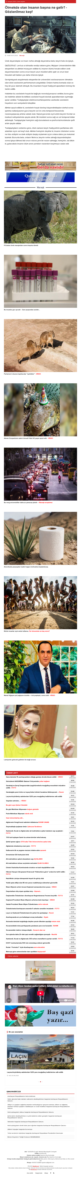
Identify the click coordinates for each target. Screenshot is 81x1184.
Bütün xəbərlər (13, 956)
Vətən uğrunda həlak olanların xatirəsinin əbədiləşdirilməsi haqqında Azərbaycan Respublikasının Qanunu (38, 1100)
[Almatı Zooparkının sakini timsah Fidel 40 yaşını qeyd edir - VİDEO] (40, 409)
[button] (71, 1059)
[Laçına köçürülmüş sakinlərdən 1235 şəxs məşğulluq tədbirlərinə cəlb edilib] (40, 1051)
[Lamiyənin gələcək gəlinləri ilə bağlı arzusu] (40, 731)
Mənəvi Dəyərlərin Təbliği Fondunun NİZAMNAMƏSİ (24, 1137)
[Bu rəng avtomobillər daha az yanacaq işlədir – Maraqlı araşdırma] (40, 474)
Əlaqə (46, 1173)
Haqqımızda (38, 1173)
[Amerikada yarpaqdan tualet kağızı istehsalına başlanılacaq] (40, 538)
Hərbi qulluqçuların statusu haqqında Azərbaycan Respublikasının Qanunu (31, 1112)
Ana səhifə (30, 1173)
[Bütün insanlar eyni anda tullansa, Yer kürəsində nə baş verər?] (40, 602)
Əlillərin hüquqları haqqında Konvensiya (20, 1129)
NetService (34, 1169)
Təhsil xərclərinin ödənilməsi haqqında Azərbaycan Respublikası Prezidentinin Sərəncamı (35, 1133)
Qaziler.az (36, 1166)
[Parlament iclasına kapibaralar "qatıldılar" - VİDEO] (40, 345)
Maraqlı (21, 55)
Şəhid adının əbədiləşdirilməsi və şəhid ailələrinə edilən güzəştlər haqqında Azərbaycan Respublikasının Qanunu (35, 1116)
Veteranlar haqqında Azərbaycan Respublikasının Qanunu (25, 1121)
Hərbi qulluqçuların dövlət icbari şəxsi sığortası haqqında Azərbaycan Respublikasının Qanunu (37, 1125)
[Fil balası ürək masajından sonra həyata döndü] (40, 217)
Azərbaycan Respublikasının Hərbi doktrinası (21, 1096)
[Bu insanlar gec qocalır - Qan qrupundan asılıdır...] (40, 281)
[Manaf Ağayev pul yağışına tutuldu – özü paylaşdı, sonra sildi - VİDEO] (40, 667)
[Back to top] (75, 1178)
